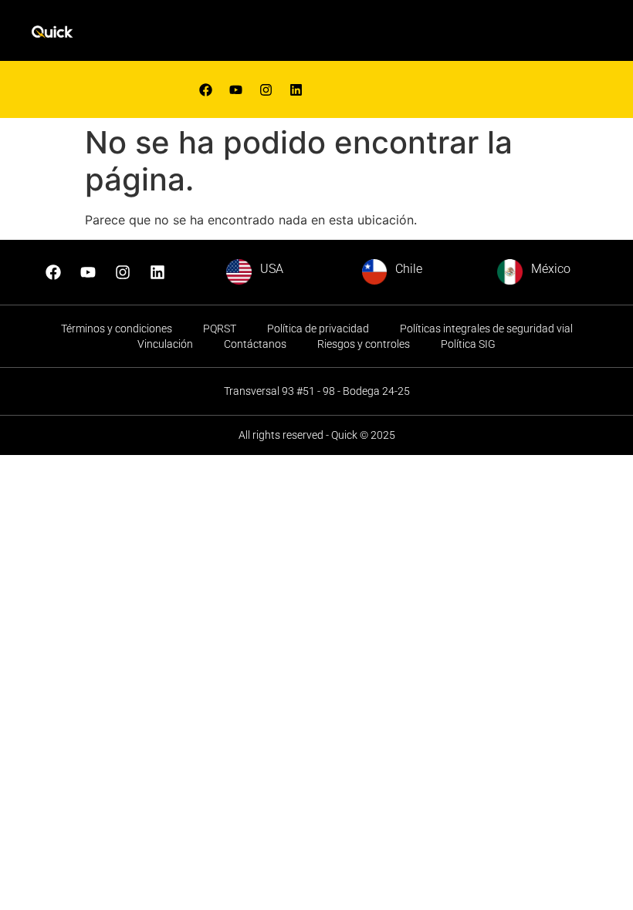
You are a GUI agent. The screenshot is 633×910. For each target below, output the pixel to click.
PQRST (219, 328)
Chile (408, 268)
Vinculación (165, 344)
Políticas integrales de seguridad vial (486, 328)
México (550, 268)
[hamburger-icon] (408, 34)
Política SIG (468, 344)
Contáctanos (255, 344)
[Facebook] (205, 89)
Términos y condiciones (116, 328)
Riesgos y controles (363, 344)
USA (271, 268)
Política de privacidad (318, 328)
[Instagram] (122, 272)
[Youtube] (235, 89)
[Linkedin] (296, 89)
